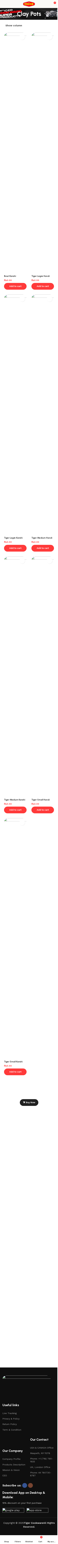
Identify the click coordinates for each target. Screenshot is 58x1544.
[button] (15, 286)
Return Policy (9, 1424)
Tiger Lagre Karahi (13, 537)
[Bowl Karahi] (15, 153)
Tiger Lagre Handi (40, 276)
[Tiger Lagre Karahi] (15, 414)
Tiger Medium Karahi (14, 799)
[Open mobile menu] (4, 4)
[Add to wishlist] (22, 37)
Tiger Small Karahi (13, 1061)
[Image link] (26, 1387)
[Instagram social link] (30, 1485)
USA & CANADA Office (41, 1447)
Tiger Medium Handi (41, 537)
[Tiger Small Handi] (42, 676)
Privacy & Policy (10, 1418)
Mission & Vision (11, 1470)
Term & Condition (11, 1429)
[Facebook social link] (24, 1485)
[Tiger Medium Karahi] (15, 676)
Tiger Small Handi (40, 799)
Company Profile (11, 1459)
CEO (4, 1475)
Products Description (13, 1464)
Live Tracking (9, 1413)
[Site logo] (29, 3)
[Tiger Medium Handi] (42, 414)
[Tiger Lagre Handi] (42, 153)
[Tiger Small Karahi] (15, 938)
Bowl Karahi (10, 276)
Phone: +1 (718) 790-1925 (41, 1460)
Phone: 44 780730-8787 (40, 1474)
